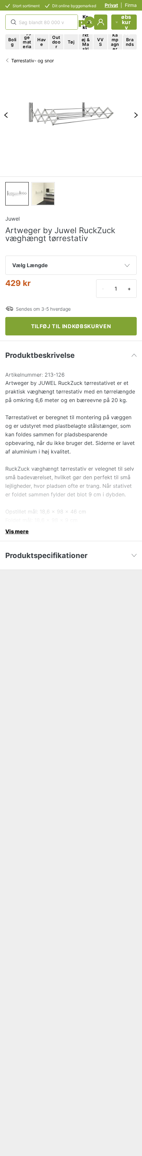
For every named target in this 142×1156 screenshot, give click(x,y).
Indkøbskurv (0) (126, 22)
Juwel (12, 218)
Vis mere (17, 531)
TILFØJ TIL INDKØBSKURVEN (71, 326)
